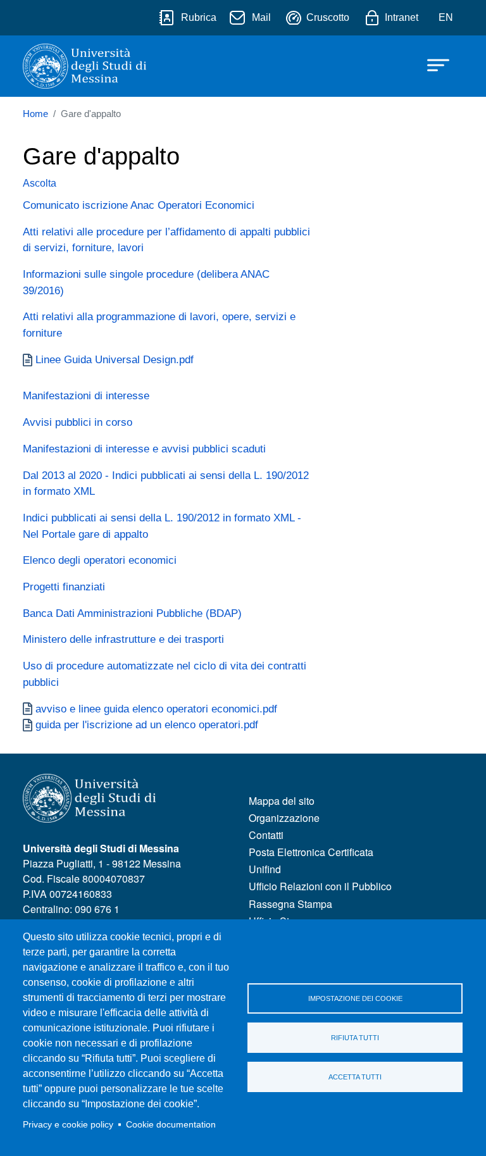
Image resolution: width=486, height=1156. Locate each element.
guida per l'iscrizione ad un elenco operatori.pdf (146, 724)
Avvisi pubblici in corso (77, 422)
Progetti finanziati (64, 586)
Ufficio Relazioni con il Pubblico (320, 886)
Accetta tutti (355, 1077)
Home (35, 114)
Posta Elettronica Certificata (311, 852)
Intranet (401, 17)
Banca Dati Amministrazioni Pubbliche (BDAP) (132, 613)
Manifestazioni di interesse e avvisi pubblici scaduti (144, 448)
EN (446, 17)
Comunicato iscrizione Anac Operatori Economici (138, 205)
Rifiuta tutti (355, 1037)
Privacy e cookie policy (68, 1124)
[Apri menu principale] (432, 64)
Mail (261, 17)
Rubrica (198, 17)
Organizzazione (284, 818)
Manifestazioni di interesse (86, 395)
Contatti (266, 835)
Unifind (265, 869)
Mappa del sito (282, 800)
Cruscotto (327, 17)
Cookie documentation (171, 1124)
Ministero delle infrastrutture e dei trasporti (123, 639)
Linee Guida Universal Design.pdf (114, 359)
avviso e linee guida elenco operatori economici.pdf (156, 708)
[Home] (84, 66)
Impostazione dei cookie (355, 998)
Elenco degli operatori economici (100, 560)
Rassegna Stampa (290, 904)
